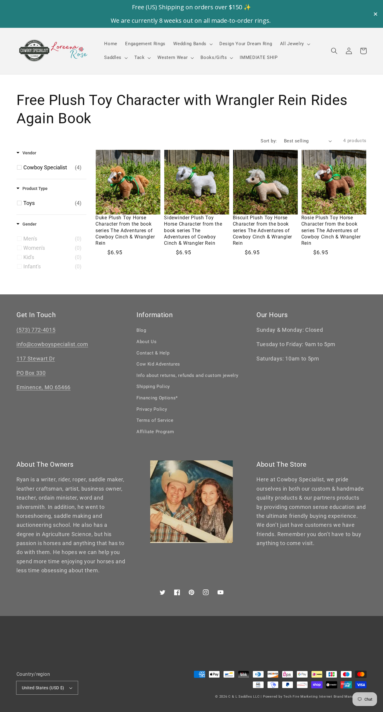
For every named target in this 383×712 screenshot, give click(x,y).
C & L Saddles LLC (243, 697)
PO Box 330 (31, 373)
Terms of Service (155, 420)
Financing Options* (157, 398)
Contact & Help (152, 353)
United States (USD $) (43, 687)
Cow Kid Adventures (158, 364)
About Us (146, 341)
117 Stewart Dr (35, 359)
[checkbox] (52, 167)
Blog (141, 330)
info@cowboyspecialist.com (52, 344)
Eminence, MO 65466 (43, 387)
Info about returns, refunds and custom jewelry (187, 375)
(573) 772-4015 (35, 330)
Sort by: (269, 141)
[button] (334, 51)
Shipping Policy (153, 386)
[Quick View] (155, 211)
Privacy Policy (151, 409)
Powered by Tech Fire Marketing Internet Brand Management (315, 697)
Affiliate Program (155, 431)
